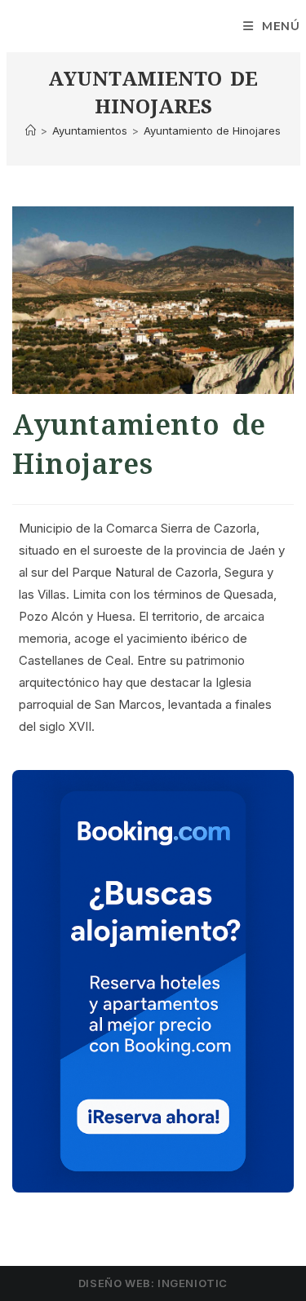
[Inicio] (30, 130)
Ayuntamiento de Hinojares (212, 130)
